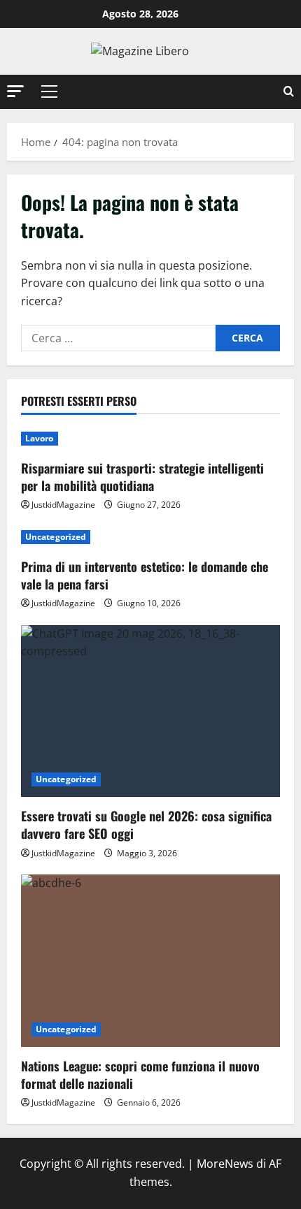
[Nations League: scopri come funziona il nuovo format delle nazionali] (150, 960)
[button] (15, 91)
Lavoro (39, 438)
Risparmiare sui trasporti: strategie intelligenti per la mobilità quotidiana (142, 476)
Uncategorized (55, 537)
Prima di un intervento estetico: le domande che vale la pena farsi (144, 575)
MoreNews (225, 1163)
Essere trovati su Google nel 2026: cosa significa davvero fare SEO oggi (146, 824)
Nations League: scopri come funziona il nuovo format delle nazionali (140, 1074)
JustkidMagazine (63, 505)
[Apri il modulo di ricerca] (289, 92)
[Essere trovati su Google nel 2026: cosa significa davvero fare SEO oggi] (150, 711)
